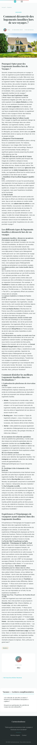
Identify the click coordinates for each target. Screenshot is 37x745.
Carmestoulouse (18, 721)
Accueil (4, 7)
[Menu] (21, 1)
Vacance (9, 7)
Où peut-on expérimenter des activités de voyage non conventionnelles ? (16, 706)
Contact (24, 735)
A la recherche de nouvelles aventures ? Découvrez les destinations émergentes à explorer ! (16, 699)
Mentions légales (15, 735)
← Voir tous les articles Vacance (12, 677)
